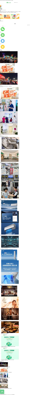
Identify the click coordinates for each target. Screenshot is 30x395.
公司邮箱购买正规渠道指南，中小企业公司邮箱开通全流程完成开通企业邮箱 (8, 346)
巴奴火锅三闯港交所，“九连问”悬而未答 (4, 333)
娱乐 (2, 0)
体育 (3, 0)
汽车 (10, 0)
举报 (0, 20)
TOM (1, 248)
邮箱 (12, 0)
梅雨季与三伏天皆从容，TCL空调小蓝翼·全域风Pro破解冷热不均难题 (6, 249)
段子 (15, 2)
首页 (0, 0)
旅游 (4, 0)
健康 (8, 0)
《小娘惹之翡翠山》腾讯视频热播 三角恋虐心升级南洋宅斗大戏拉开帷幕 (6, 285)
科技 (11, 0)
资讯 (1, 0)
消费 (9, 0)
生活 (5, 0)
